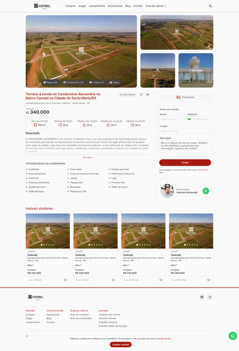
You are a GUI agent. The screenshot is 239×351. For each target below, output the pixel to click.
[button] (48, 231)
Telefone (192, 114)
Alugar (82, 5)
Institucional (115, 5)
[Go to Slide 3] (46, 245)
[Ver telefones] (210, 6)
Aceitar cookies (121, 344)
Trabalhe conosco (108, 322)
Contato (138, 5)
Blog (127, 5)
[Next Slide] (67, 231)
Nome (163, 114)
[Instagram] (210, 297)
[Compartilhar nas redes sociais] (147, 94)
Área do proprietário (81, 318)
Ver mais (87, 157)
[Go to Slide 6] (54, 245)
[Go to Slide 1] (41, 245)
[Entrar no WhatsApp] (205, 191)
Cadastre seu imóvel (109, 314)
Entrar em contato (169, 109)
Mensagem (165, 138)
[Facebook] (202, 297)
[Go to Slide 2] (44, 245)
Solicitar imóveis (107, 318)
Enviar (185, 162)
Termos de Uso (164, 338)
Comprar (70, 5)
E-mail (163, 126)
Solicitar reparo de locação (113, 325)
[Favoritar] (141, 94)
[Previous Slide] (29, 231)
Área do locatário (79, 314)
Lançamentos (97, 5)
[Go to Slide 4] (49, 245)
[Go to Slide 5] (51, 245)
